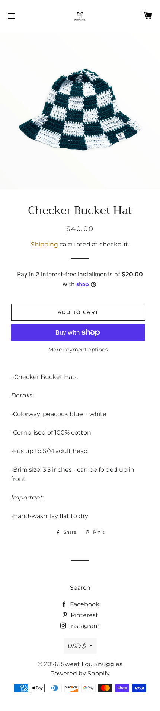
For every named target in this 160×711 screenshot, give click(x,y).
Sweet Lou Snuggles (91, 664)
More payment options (78, 349)
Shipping (44, 244)
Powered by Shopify (80, 673)
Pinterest (83, 615)
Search (80, 587)
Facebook (83, 604)
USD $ (77, 645)
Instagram (84, 625)
